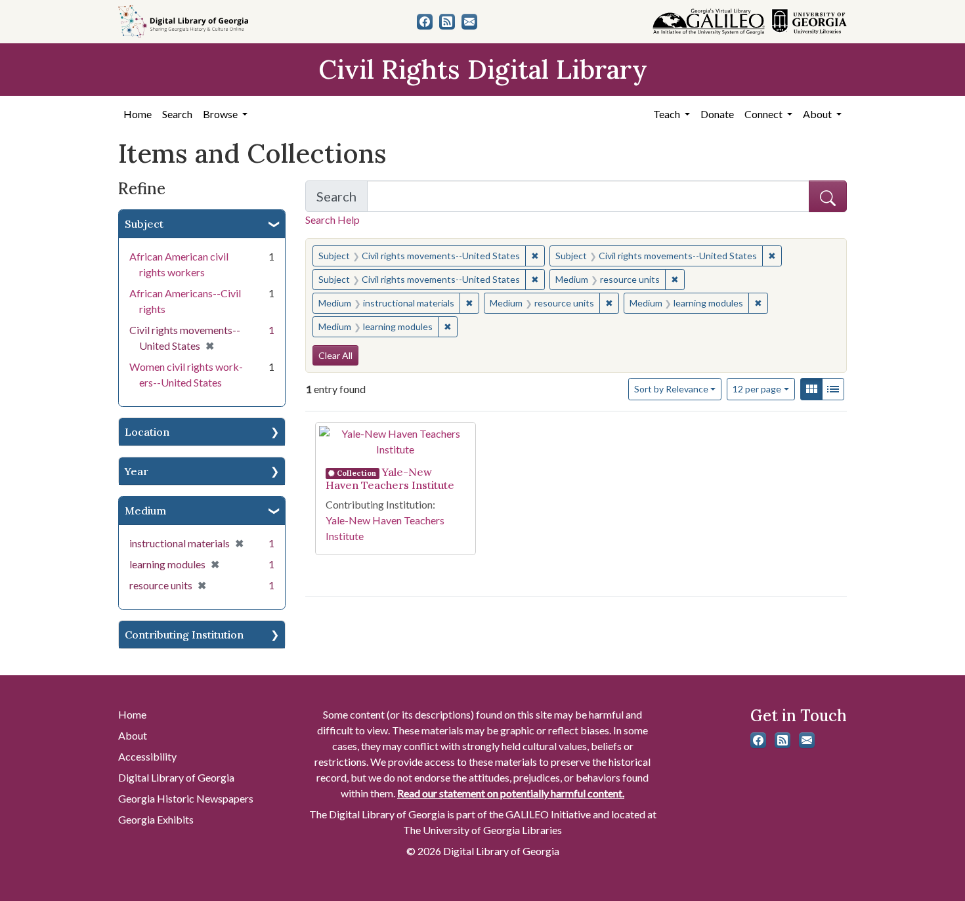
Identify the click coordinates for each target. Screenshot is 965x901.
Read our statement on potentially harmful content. (510, 793)
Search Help (332, 219)
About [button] (818, 114)
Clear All (335, 355)
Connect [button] (764, 114)
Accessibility (147, 756)
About (132, 735)
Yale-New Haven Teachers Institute (390, 478)
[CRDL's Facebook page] (425, 22)
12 (757, 388)
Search (177, 114)
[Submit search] (828, 196)
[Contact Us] (469, 22)
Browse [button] (221, 114)
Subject (144, 223)
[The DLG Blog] (447, 22)
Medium (145, 510)
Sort (671, 388)
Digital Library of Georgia (176, 777)
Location (147, 431)
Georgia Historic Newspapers (185, 798)
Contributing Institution (184, 634)
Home (137, 114)
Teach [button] (667, 114)
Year (136, 471)
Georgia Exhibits (156, 819)
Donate (717, 114)
